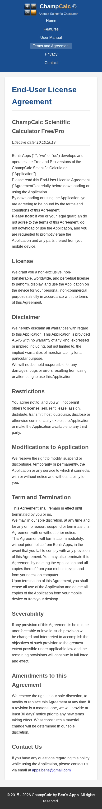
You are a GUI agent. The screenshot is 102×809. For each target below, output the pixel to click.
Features (51, 29)
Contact (51, 63)
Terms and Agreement (51, 46)
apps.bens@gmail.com (51, 770)
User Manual (51, 37)
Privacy (51, 54)
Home (51, 21)
